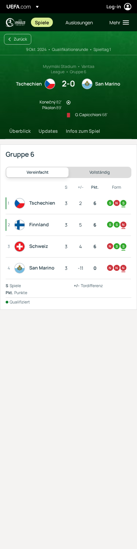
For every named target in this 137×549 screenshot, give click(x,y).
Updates (48, 130)
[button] (117, 22)
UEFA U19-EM (15, 22)
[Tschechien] (21, 203)
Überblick (20, 130)
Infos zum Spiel (83, 130)
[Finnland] (21, 225)
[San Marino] (21, 268)
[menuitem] (45, 22)
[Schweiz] (21, 246)
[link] (42, 22)
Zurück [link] (20, 39)
